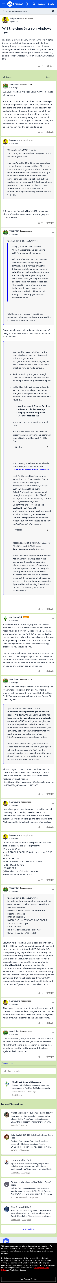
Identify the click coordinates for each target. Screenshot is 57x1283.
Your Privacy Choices (28, 1279)
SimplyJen (14, 84)
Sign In (51, 4)
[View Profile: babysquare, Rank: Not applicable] (5, 20)
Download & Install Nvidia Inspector (31, 469)
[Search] (34, 4)
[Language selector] (28, 4)
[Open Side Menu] (3, 4)
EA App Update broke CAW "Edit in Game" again (31, 1183)
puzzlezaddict (15, 617)
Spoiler (18, 447)
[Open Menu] (53, 11)
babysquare (15, 18)
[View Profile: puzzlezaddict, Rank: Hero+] (5, 618)
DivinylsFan (15, 1172)
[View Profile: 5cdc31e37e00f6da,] (6, 1184)
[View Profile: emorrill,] (6, 1115)
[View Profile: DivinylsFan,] (6, 1162)
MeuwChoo (15, 1219)
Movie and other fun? (21, 1160)
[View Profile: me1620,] (6, 1137)
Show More (8, 1063)
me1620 (14, 1150)
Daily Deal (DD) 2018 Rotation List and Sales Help (32, 1136)
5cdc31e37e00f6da (19, 1197)
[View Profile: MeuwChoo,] (6, 1209)
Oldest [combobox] (49, 77)
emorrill (14, 1125)
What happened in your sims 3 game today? (31, 1113)
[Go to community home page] (15, 4)
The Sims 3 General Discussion (16, 11)
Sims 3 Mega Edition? (21, 1207)
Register (41, 4)
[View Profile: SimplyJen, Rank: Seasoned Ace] (5, 86)
